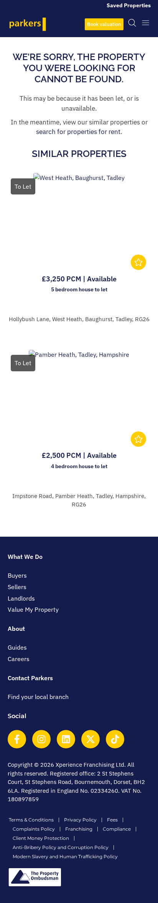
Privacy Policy (80, 820)
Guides (17, 647)
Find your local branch (38, 697)
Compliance (117, 829)
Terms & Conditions (31, 820)
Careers (19, 659)
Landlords (21, 598)
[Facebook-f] (17, 739)
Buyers (17, 575)
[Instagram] (41, 739)
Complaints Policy (34, 829)
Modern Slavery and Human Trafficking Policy (65, 856)
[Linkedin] (66, 739)
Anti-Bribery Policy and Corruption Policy (61, 847)
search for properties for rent (78, 131)
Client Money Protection (41, 838)
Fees (112, 820)
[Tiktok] (115, 739)
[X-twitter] (90, 739)
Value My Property (33, 609)
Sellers (17, 587)
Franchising (78, 829)
